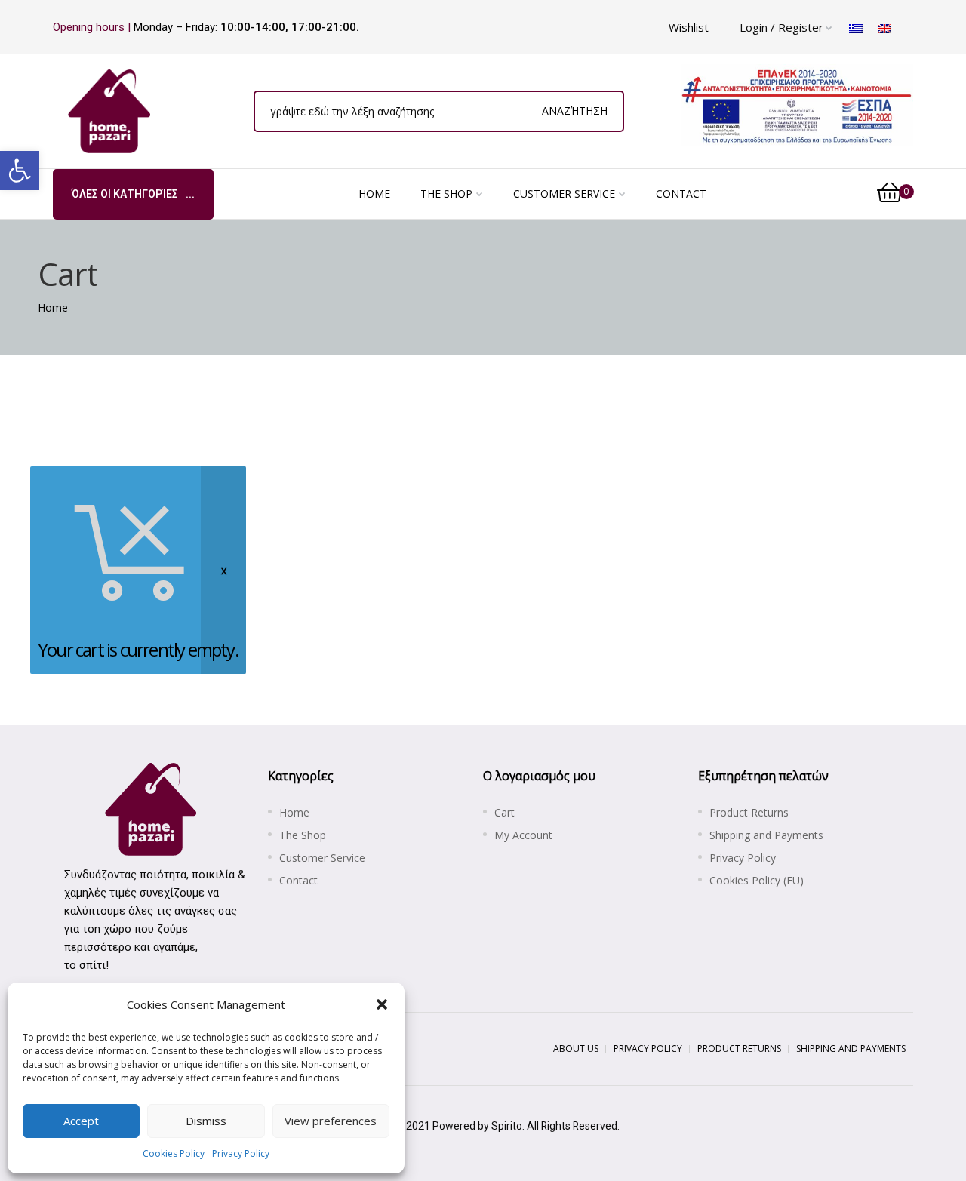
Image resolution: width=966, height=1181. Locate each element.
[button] (19, 170)
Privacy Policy (240, 1153)
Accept (81, 1120)
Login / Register (781, 27)
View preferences (331, 1120)
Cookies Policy (174, 1153)
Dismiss (206, 1120)
